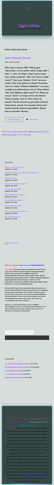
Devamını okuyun (15, 120)
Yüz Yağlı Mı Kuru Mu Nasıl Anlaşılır (17, 363)
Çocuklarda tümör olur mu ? (14, 200)
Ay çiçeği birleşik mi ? (13, 217)
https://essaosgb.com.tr (12, 135)
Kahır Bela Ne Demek (18, 58)
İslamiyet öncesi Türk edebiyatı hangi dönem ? (21, 172)
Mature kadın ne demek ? (14, 205)
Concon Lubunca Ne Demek (14, 377)
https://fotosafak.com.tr (38, 132)
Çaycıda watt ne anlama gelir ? (16, 183)
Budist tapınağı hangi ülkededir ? (16, 211)
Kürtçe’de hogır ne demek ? (14, 167)
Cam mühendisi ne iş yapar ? (15, 194)
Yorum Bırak (33, 119)
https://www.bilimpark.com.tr (15, 132)
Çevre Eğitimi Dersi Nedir (14, 370)
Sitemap (27, 135)
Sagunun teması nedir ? (13, 189)
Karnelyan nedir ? (11, 178)
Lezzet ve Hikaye (29, 25)
